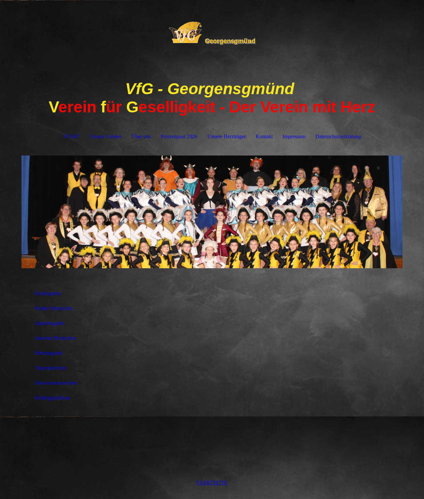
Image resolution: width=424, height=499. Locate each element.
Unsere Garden (106, 136)
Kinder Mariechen (54, 308)
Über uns (141, 136)
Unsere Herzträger (226, 136)
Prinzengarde (48, 353)
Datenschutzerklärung (338, 136)
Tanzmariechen (51, 368)
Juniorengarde (49, 323)
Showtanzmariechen (56, 383)
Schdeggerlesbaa (52, 398)
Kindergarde (48, 293)
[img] (212, 33)
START (71, 136)
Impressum (294, 136)
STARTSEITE (212, 482)
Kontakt (264, 136)
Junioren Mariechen (55, 338)
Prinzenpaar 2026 (179, 136)
